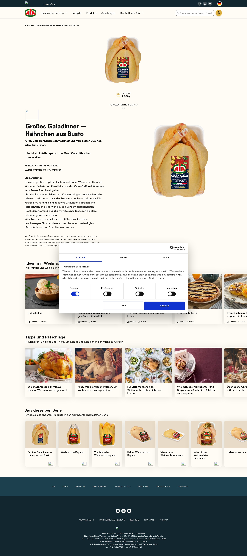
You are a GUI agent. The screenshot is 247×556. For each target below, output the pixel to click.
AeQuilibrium (99, 486)
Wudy (65, 486)
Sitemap (164, 520)
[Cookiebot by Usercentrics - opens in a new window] (172, 248)
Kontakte (149, 520)
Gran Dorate (163, 486)
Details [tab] (123, 257)
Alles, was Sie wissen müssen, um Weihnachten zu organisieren (97, 388)
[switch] (107, 294)
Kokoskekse (35, 312)
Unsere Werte (49, 4)
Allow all (164, 306)
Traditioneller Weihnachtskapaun (104, 454)
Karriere (134, 520)
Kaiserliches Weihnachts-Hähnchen (201, 455)
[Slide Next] (238, 299)
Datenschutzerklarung (112, 520)
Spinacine (143, 486)
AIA (53, 486)
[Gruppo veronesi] (123, 529)
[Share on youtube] (210, 4)
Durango (183, 486)
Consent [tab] (80, 257)
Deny (123, 306)
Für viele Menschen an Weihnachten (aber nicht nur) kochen (144, 390)
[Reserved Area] (219, 13)
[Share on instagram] (205, 4)
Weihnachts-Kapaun (72, 452)
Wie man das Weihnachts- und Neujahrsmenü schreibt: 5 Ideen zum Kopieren (196, 390)
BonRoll (80, 486)
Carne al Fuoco (122, 486)
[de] (219, 3)
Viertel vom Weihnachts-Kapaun (172, 454)
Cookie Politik (86, 520)
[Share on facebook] (200, 4)
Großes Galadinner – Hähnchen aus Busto (40, 454)
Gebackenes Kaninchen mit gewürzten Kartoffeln (94, 314)
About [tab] (166, 257)
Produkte (29, 25)
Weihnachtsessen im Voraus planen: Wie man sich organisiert (47, 388)
